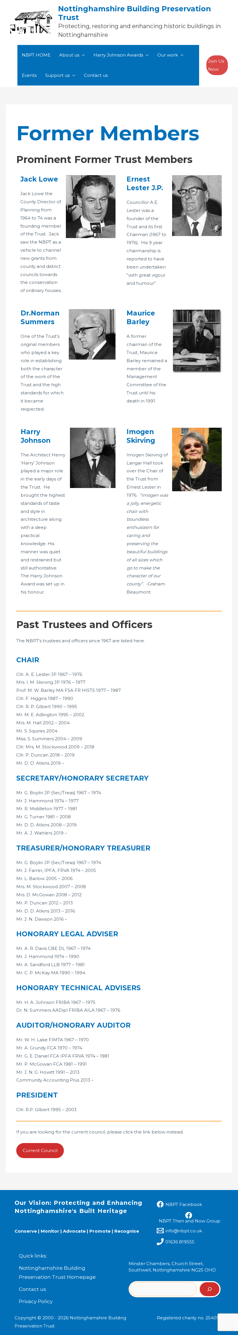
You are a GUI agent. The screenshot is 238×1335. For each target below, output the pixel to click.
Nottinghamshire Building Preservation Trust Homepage (57, 1272)
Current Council (40, 1150)
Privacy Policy (36, 1301)
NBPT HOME (36, 55)
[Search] (209, 1289)
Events (29, 75)
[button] (217, 65)
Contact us (96, 75)
